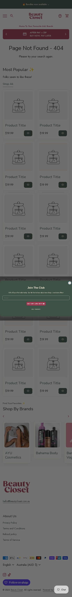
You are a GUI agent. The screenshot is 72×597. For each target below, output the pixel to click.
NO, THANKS (36, 309)
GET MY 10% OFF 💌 (36, 303)
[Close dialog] (69, 282)
